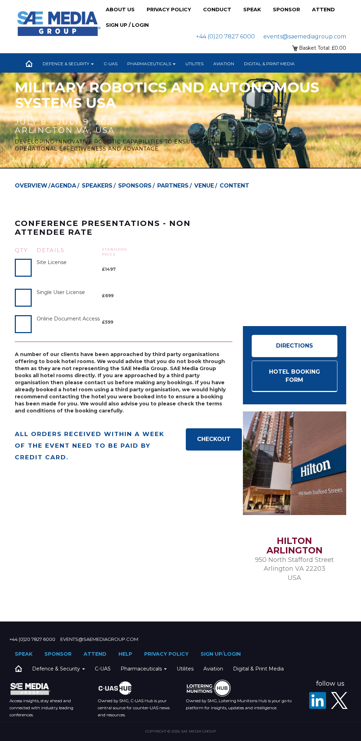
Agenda (63, 185)
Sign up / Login (127, 25)
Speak (252, 9)
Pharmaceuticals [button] (149, 63)
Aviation (223, 63)
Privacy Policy (169, 9)
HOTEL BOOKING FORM (294, 375)
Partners (173, 185)
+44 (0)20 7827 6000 (225, 36)
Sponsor (286, 9)
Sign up (211, 654)
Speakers (97, 185)
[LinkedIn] (317, 700)
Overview (31, 185)
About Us (120, 9)
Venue (204, 185)
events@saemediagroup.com (304, 36)
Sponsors (135, 185)
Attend (323, 9)
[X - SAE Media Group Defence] (339, 700)
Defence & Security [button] (66, 63)
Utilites (194, 63)
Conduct (217, 9)
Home (29, 64)
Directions (294, 345)
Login (232, 654)
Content (234, 185)
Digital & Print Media (269, 63)
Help (125, 654)
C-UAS (110, 63)
